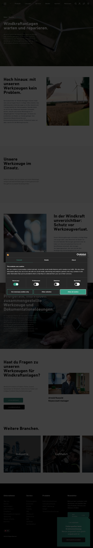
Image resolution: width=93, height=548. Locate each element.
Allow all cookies (73, 292)
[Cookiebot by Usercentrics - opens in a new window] (78, 254)
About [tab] (74, 260)
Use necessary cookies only (20, 292)
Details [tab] (46, 260)
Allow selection (46, 292)
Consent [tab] (19, 260)
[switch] (36, 284)
